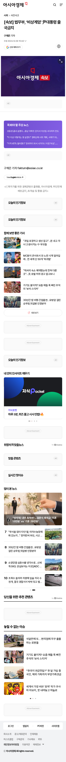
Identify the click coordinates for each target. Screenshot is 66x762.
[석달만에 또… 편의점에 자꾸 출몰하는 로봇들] (14, 646)
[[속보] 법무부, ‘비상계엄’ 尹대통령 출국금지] (33, 76)
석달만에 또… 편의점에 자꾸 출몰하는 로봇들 (43, 640)
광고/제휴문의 (20, 733)
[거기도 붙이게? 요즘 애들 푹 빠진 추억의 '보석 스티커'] (12, 292)
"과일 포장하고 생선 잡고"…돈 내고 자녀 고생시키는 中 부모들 (41, 242)
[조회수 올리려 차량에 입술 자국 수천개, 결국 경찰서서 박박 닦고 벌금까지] (53, 585)
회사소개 (7, 733)
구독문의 (20, 739)
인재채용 (34, 733)
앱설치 (26, 725)
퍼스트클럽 (8, 739)
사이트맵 (55, 725)
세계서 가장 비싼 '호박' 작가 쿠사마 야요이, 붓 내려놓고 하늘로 (43, 688)
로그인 (11, 725)
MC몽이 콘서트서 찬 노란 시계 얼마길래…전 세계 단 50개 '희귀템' (41, 257)
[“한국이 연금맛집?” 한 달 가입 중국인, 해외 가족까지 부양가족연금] (14, 678)
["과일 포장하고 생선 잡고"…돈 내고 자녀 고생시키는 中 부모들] (12, 248)
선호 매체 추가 (14, 47)
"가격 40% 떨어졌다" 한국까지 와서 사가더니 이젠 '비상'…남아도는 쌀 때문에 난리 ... (33, 143)
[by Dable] (57, 598)
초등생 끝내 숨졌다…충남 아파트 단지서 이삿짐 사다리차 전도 (33, 131)
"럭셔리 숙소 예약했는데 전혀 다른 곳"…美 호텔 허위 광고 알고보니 (40, 272)
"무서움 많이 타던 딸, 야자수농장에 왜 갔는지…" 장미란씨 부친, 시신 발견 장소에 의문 (25, 535)
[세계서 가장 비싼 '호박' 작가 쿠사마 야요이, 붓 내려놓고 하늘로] (14, 694)
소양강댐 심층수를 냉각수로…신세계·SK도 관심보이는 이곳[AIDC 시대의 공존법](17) (25, 566)
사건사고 (15, 15)
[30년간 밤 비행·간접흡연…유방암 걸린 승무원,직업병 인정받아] (12, 307)
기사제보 (31, 739)
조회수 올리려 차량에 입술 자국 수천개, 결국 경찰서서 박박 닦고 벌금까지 (25, 582)
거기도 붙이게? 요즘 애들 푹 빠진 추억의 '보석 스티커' (41, 287)
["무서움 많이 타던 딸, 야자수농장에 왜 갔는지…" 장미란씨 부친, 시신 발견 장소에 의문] (53, 539)
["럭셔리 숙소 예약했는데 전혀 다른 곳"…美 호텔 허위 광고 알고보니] (12, 277)
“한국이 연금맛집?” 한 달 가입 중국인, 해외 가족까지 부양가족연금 (43, 672)
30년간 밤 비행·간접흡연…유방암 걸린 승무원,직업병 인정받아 (42, 302)
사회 (6, 15)
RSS (40, 739)
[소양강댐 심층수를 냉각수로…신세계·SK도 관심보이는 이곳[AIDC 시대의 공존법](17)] (53, 570)
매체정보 (37, 744)
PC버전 (40, 725)
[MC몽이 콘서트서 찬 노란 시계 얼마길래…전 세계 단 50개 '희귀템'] (12, 262)
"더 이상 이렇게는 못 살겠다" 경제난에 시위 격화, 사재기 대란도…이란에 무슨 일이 (33, 137)
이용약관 (26, 744)
